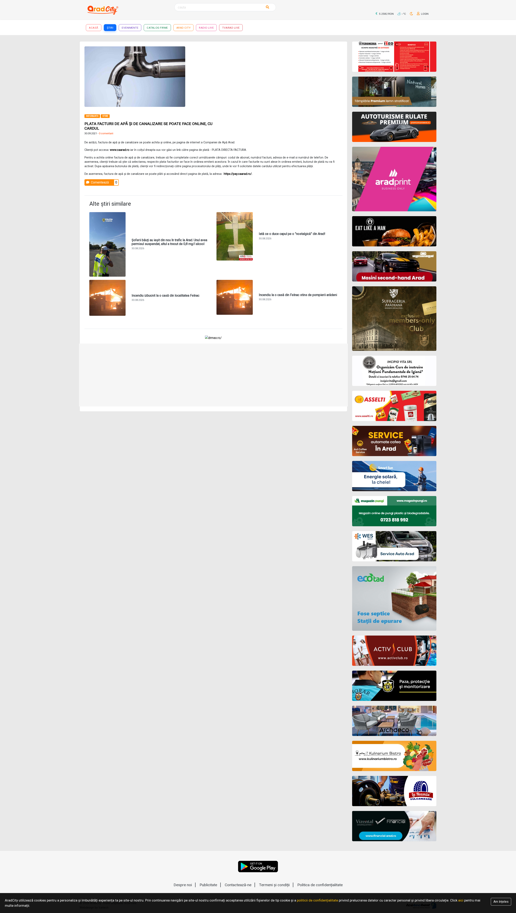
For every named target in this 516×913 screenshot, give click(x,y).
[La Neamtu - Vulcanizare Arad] (394, 791)
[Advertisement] (279, 74)
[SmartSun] (394, 476)
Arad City (183, 27)
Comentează (99, 182)
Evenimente (130, 27)
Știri (110, 27)
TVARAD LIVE (231, 27)
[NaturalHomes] (394, 92)
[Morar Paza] (394, 686)
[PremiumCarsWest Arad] (394, 127)
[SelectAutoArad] (394, 266)
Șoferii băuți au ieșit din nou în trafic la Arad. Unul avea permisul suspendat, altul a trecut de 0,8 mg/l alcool (169, 242)
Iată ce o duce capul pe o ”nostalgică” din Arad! (292, 234)
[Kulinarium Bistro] (394, 756)
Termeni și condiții (274, 885)
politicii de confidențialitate (317, 900)
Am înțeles (501, 902)
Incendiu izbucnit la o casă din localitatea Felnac (165, 295)
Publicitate (208, 885)
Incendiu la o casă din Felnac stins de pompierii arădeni (298, 295)
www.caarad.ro (119, 150)
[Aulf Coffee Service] (394, 441)
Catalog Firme (157, 27)
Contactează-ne (238, 885)
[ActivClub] (394, 651)
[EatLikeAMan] (394, 231)
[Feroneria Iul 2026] (394, 57)
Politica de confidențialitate (320, 885)
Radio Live (206, 27)
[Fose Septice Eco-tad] (394, 598)
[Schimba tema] (412, 13)
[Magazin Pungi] (394, 511)
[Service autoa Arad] (394, 546)
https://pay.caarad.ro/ (238, 174)
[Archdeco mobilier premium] (394, 721)
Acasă (93, 27)
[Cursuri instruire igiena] (394, 371)
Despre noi (183, 885)
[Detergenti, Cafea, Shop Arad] (394, 406)
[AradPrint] (394, 179)
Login (424, 13)
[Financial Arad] (394, 826)
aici (460, 900)
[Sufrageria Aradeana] (394, 318)
